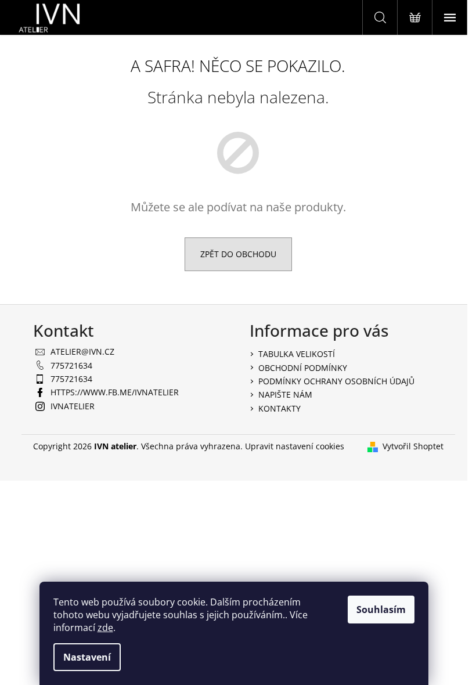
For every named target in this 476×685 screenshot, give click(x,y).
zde (105, 627)
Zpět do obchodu (238, 253)
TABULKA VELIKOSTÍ (296, 353)
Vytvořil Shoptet (413, 446)
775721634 (71, 365)
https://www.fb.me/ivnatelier (115, 392)
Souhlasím (381, 609)
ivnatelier (73, 406)
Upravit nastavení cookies (294, 446)
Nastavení (87, 657)
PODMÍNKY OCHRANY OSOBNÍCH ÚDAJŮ (336, 381)
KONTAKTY (279, 408)
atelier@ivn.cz (82, 351)
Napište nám (285, 394)
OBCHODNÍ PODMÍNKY (302, 367)
